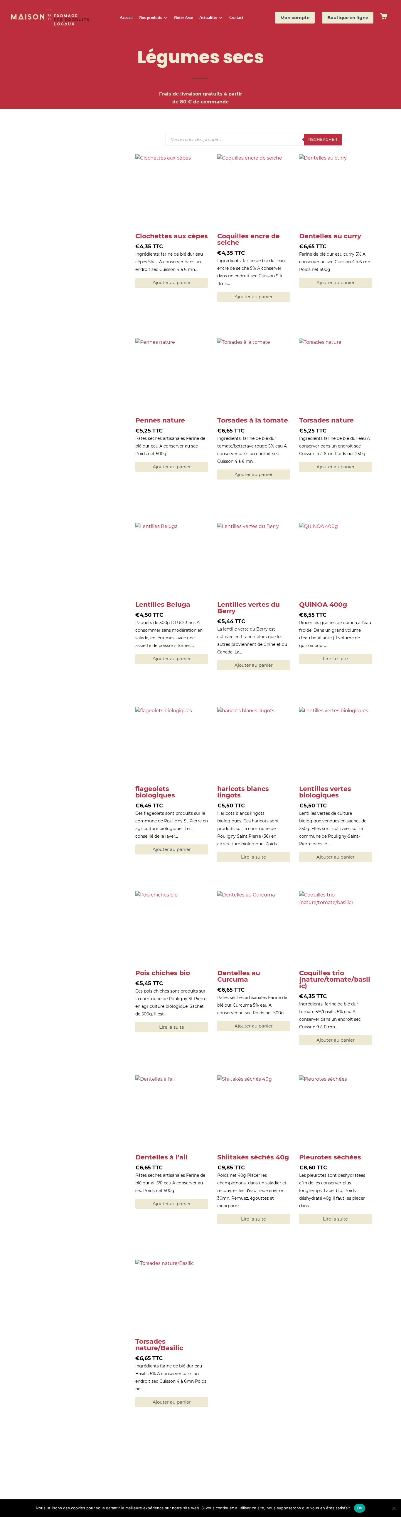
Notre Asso (183, 18)
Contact (236, 18)
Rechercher (322, 139)
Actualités (208, 18)
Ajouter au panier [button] (172, 282)
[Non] (394, 1508)
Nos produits (150, 18)
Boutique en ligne (347, 17)
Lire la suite (335, 658)
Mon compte (294, 17)
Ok (359, 1508)
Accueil (126, 18)
